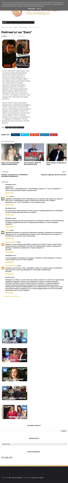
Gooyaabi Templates (38, 477)
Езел (10, 27)
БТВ (7, 27)
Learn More (31, 8)
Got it (39, 8)
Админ (7, 196)
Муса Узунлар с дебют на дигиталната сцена (32, 163)
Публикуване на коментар (11, 296)
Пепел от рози (23, 27)
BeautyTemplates (17, 477)
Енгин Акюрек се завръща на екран (56, 163)
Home (2, 27)
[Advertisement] (34, 312)
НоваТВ (15, 27)
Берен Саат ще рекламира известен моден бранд (10, 163)
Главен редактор (11, 242)
